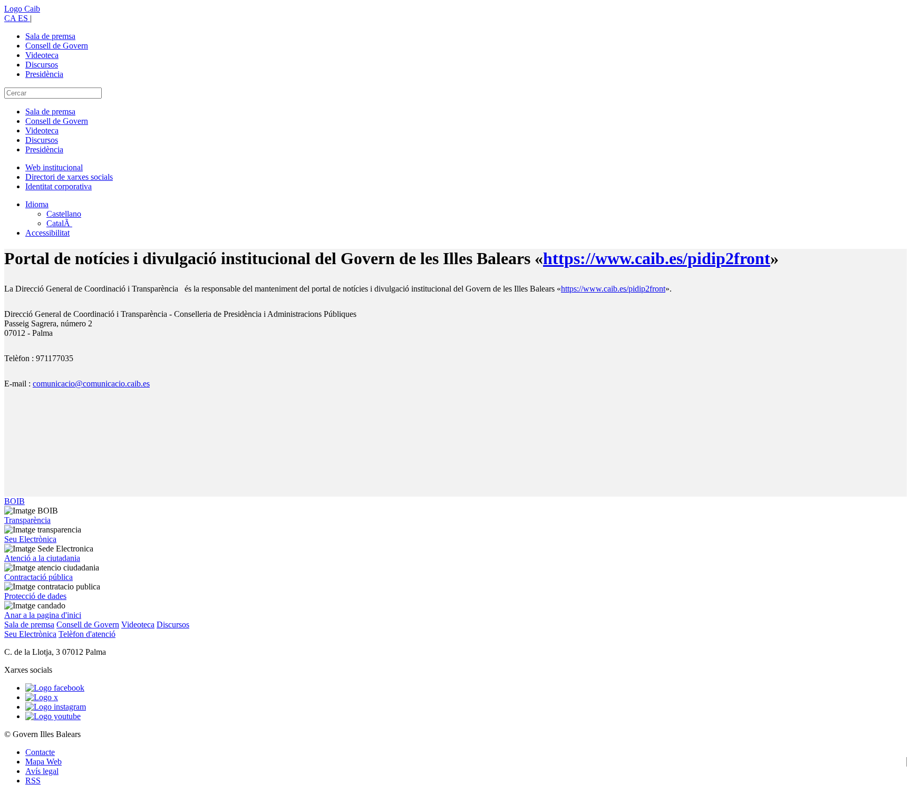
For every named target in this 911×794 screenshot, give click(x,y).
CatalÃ (59, 223)
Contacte (40, 752)
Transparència (27, 520)
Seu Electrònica (30, 539)
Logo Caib (22, 8)
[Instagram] (55, 706)
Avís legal (42, 771)
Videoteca (42, 55)
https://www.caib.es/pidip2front (656, 258)
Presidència (44, 74)
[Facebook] (54, 687)
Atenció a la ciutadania (42, 558)
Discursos (41, 64)
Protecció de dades (35, 596)
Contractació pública (38, 577)
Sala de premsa (50, 36)
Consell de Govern (56, 45)
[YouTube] (53, 716)
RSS (33, 780)
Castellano (63, 213)
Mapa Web (43, 761)
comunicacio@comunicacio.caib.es (91, 383)
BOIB (14, 501)
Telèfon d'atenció (87, 634)
